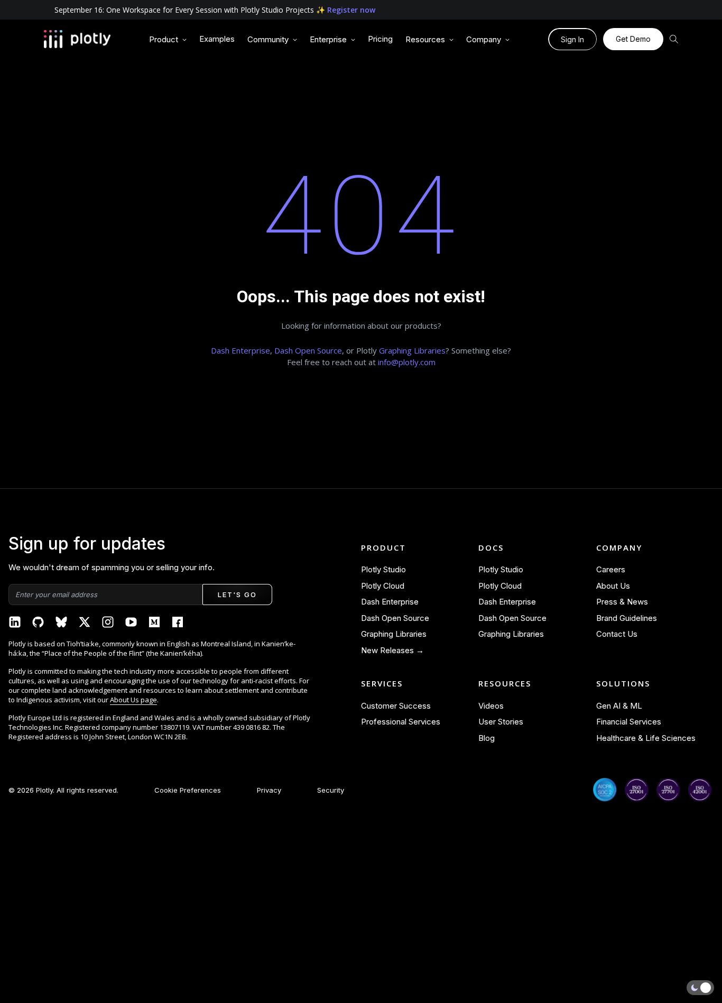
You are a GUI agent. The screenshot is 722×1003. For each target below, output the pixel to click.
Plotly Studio (383, 569)
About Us (613, 586)
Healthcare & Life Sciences (646, 738)
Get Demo (633, 38)
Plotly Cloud (382, 586)
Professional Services (400, 722)
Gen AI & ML (619, 706)
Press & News (622, 602)
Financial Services (628, 722)
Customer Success (396, 706)
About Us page (133, 699)
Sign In (572, 39)
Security (330, 790)
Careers (610, 569)
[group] (168, 40)
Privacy (269, 790)
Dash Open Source (308, 350)
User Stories (500, 722)
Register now (351, 10)
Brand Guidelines (626, 618)
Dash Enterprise (240, 350)
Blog (486, 738)
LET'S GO (237, 594)
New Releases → (392, 650)
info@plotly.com (407, 362)
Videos (491, 706)
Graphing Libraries (412, 350)
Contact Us (616, 634)
